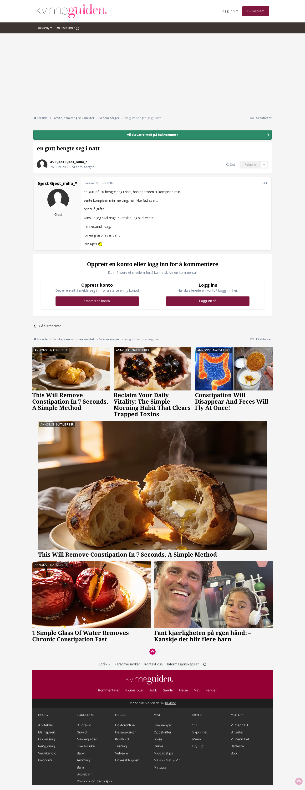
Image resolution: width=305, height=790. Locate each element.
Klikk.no (170, 703)
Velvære (121, 753)
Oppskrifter (162, 732)
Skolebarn (84, 774)
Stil (194, 725)
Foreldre (85, 715)
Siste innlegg (69, 28)
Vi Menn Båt (240, 739)
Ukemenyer (163, 725)
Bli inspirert (47, 732)
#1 (265, 183)
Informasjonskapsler (183, 664)
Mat (197, 690)
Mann (196, 739)
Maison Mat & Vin (167, 760)
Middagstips (163, 753)
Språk (103, 664)
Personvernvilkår (127, 664)
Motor (237, 715)
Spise (158, 739)
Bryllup (197, 746)
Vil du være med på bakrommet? (152, 134)
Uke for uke (86, 746)
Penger (211, 690)
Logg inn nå (207, 301)
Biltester (237, 732)
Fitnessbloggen (127, 760)
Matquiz (160, 767)
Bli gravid (84, 725)
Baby (81, 753)
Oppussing (46, 739)
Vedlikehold (47, 753)
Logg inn (228, 11)
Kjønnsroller (134, 690)
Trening (121, 746)
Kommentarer (109, 690)
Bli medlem (255, 11)
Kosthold (122, 739)
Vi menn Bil (239, 725)
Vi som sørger (83, 167)
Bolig (43, 715)
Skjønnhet (200, 732)
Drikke (158, 746)
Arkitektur (45, 725)
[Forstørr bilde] (100, 244)
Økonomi (45, 760)
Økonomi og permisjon (94, 781)
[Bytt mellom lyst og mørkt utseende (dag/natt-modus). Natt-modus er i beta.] (204, 664)
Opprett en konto (97, 301)
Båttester (238, 746)
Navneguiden (87, 739)
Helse (183, 690)
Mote (197, 715)
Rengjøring (46, 746)
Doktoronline (125, 725)
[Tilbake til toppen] (152, 651)
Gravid (82, 732)
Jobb (153, 690)
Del (232, 164)
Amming (83, 760)
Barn (80, 767)
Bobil (235, 753)
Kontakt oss (153, 664)
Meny (45, 28)
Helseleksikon (125, 732)
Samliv (168, 690)
